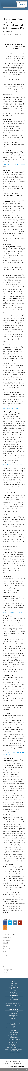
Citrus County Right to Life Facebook (14, 164)
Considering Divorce (14, 1044)
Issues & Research (14, 1009)
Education (13, 1018)
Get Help (14, 1030)
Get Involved (14, 995)
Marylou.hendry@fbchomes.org (12, 612)
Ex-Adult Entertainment (14, 1039)
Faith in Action (7, 949)
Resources (14, 1021)
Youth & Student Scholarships (14, 1005)
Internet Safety (14, 1041)
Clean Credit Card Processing (13, 1028)
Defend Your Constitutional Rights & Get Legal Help (13, 1049)
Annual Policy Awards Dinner (13, 1003)
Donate (21, 4)
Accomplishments (13, 987)
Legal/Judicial (14, 1016)
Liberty (5, 955)
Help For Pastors (14, 1046)
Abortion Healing (14, 1034)
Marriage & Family (13, 1015)
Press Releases (7, 967)
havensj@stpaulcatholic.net (11, 408)
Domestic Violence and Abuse (13, 1047)
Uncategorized (7, 970)
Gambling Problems (14, 1037)
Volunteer (13, 1007)
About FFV (13, 985)
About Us (14, 983)
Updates (5, 973)
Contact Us (14, 989)
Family (5, 952)
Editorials (5, 943)
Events (17, 34)
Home (14, 981)
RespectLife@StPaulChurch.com (12, 465)
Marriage (5, 961)
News (4, 964)
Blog (14, 1026)
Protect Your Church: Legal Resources (14, 1024)
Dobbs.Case (6, 940)
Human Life (14, 1013)
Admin (5, 34)
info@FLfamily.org (19, 1066)
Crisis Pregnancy (14, 1032)
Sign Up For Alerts (13, 999)
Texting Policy (13, 993)
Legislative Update (13, 1012)
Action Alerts (7, 937)
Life (20, 34)
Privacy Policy (14, 990)
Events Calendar (14, 1001)
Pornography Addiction (14, 1036)
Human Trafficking (13, 1042)
